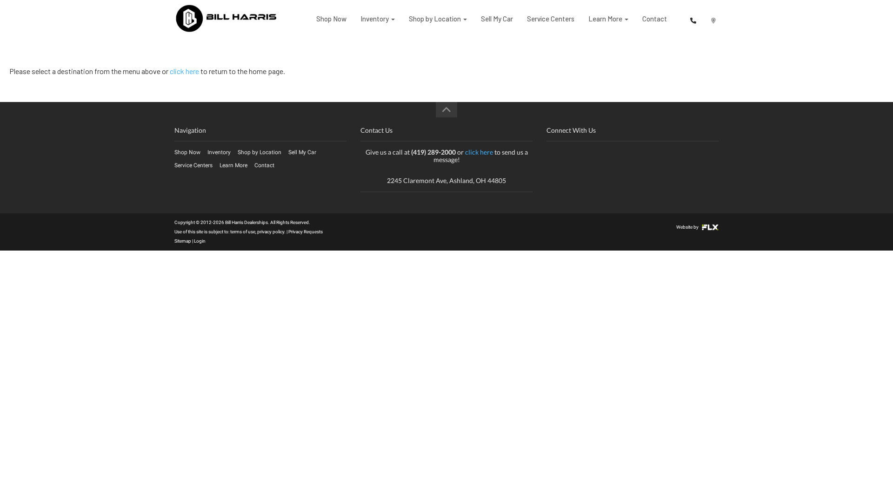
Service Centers (550, 18)
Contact (654, 18)
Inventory (375, 18)
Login (200, 241)
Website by (688, 227)
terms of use (242, 231)
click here (184, 71)
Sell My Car (497, 18)
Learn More (606, 18)
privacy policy (270, 231)
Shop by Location (435, 18)
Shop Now (331, 18)
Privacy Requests (305, 231)
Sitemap (182, 241)
